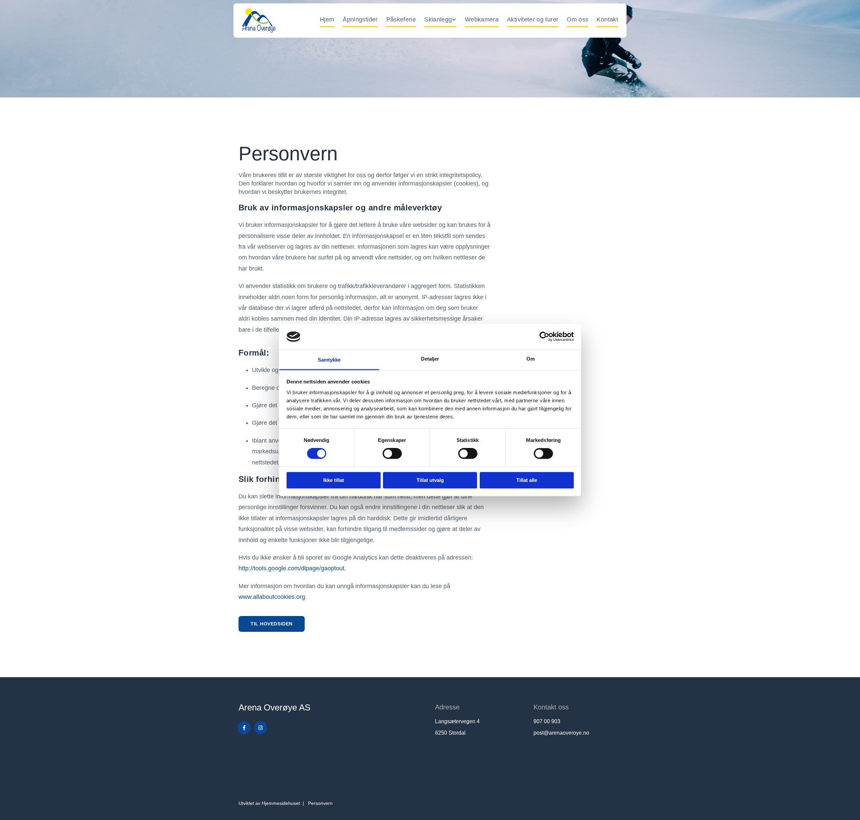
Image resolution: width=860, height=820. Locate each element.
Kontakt (607, 19)
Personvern (320, 803)
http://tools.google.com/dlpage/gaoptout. (292, 568)
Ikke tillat (333, 480)
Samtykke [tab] (329, 360)
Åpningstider (360, 19)
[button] (272, 624)
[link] (436, 20)
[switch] (392, 453)
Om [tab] (530, 359)
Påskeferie (401, 19)
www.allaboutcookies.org (272, 596)
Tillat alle (526, 480)
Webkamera (482, 19)
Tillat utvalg (430, 480)
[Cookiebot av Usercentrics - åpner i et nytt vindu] (544, 337)
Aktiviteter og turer (532, 19)
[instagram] (260, 728)
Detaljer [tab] (430, 359)
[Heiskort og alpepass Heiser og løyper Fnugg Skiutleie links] (455, 20)
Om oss (577, 19)
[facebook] (244, 728)
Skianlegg (438, 19)
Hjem (327, 19)
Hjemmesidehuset (281, 803)
